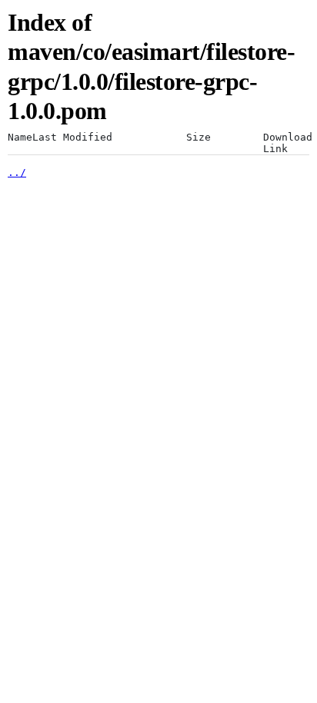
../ (17, 172)
